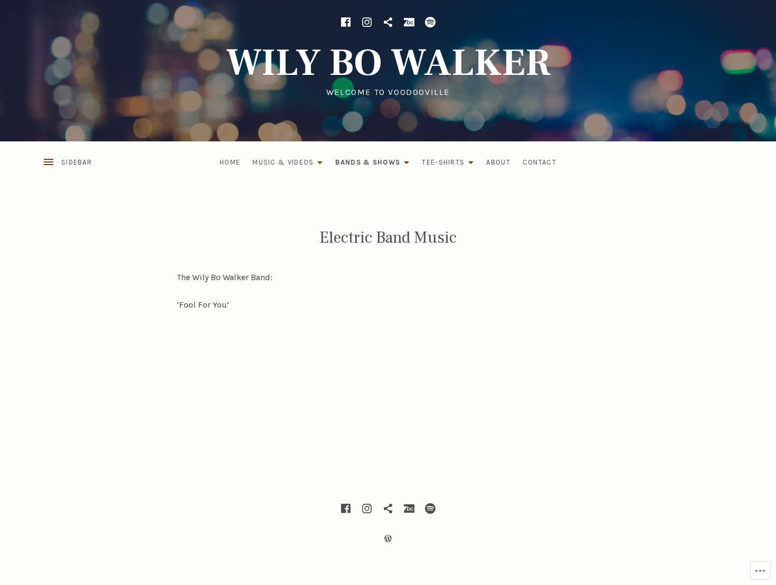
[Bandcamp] (409, 22)
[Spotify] (430, 22)
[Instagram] (367, 22)
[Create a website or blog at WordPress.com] (388, 539)
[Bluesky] (388, 22)
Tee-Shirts (441, 164)
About (498, 162)
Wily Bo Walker (388, 63)
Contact (539, 162)
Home (230, 162)
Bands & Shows (365, 164)
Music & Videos (280, 164)
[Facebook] (345, 22)
